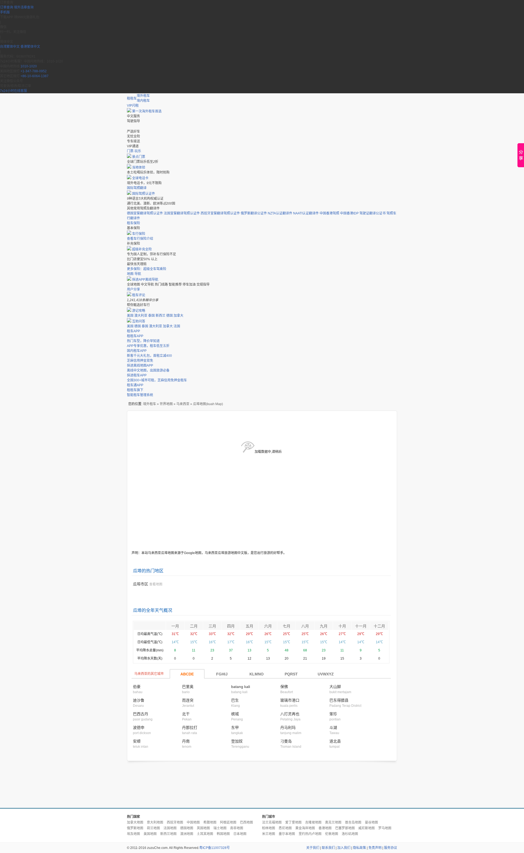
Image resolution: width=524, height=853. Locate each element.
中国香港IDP (349, 213)
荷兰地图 (153, 828)
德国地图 (186, 828)
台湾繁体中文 (10, 47)
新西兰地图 (168, 834)
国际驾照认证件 (143, 194)
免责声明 (375, 848)
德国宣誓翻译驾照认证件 (145, 213)
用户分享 (133, 289)
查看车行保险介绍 (140, 239)
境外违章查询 (24, 7)
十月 (342, 626)
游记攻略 (138, 311)
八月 (305, 626)
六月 (268, 626)
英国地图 (203, 828)
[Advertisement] (262, 785)
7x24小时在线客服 (13, 91)
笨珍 (333, 714)
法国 (177, 326)
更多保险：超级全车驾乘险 (146, 269)
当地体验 (138, 167)
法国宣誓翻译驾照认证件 (182, 213)
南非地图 (236, 828)
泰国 (151, 316)
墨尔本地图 (287, 834)
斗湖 (333, 727)
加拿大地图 (135, 822)
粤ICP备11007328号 (214, 848)
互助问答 (138, 321)
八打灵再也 (289, 714)
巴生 (235, 700)
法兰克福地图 (272, 822)
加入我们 (343, 848)
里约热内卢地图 (310, 834)
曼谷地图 (371, 822)
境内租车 (143, 101)
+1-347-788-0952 (33, 71)
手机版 (5, 12)
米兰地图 (268, 834)
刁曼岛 (286, 741)
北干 (186, 714)
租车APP (133, 331)
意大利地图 (155, 822)
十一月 (361, 626)
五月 (249, 626)
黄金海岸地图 (305, 828)
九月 (323, 626)
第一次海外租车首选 (147, 111)
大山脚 (335, 686)
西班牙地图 (175, 822)
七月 (286, 626)
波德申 (138, 727)
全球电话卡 (140, 178)
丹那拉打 (189, 727)
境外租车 (143, 96)
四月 (231, 626)
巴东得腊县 (339, 700)
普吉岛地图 (353, 822)
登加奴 (237, 741)
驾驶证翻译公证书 (372, 213)
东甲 (235, 727)
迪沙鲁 (138, 700)
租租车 (132, 98)
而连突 (187, 700)
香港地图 (325, 828)
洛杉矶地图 (350, 834)
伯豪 (137, 686)
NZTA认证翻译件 (280, 213)
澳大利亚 (140, 316)
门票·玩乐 (134, 151)
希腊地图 (209, 822)
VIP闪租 (133, 105)
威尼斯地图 (366, 828)
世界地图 (166, 404)
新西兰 (160, 316)
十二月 (379, 626)
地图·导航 (134, 274)
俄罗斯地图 (135, 828)
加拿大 (178, 316)
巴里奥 (187, 686)
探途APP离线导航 (145, 280)
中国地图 (193, 822)
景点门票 (138, 157)
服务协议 (390, 848)
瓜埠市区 (140, 584)
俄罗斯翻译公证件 (254, 213)
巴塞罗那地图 (345, 828)
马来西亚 (182, 404)
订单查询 (6, 7)
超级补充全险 (142, 249)
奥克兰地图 (333, 822)
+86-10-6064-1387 (34, 76)
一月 (175, 626)
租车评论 (138, 295)
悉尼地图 (285, 828)
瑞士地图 (220, 828)
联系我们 (328, 848)
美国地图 (150, 834)
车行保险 (138, 234)
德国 (169, 316)
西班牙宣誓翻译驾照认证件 (220, 213)
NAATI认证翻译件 (306, 213)
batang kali (240, 686)
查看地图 (155, 584)
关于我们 (312, 848)
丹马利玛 (288, 727)
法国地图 (170, 828)
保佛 (284, 686)
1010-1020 (28, 66)
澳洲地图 (186, 834)
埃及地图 (133, 834)
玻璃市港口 (289, 700)
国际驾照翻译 (137, 188)
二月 (194, 626)
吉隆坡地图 (313, 822)
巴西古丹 (140, 714)
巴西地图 (246, 822)
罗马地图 (384, 828)
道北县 (335, 741)
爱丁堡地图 (293, 822)
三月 (212, 626)
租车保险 (133, 223)
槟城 (235, 714)
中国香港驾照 (329, 213)
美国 (130, 316)
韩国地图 (223, 834)
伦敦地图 (331, 834)
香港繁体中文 (30, 47)
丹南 (186, 741)
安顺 (137, 741)
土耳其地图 (205, 834)
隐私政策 (359, 848)
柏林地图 (268, 828)
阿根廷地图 (228, 822)
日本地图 (239, 834)
